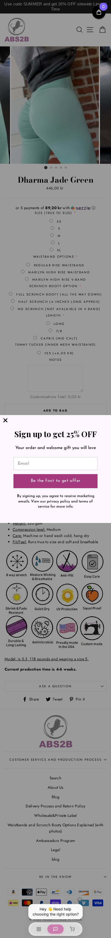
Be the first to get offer (56, 481)
